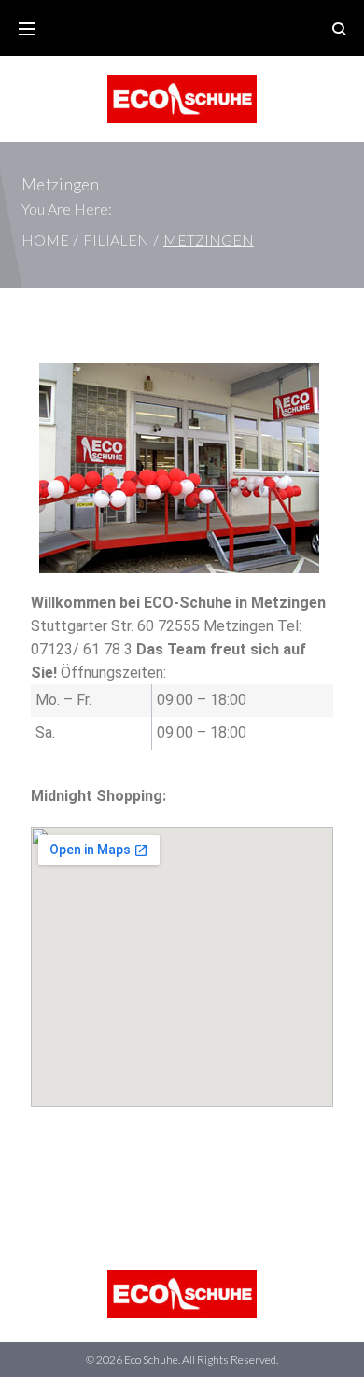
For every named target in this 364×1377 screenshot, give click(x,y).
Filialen (116, 239)
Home (45, 239)
